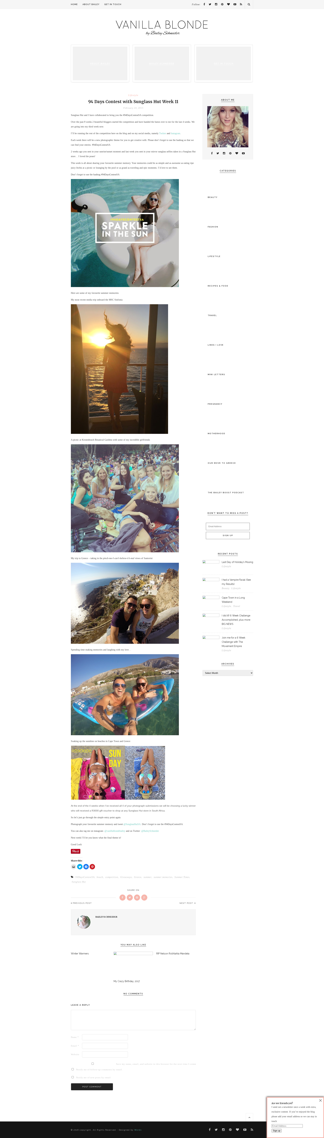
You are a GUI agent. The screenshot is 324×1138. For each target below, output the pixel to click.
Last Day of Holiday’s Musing (237, 562)
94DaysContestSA (84, 877)
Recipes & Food (218, 286)
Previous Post (82, 903)
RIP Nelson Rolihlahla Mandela (172, 953)
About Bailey (91, 4)
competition (111, 877)
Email (75, 1046)
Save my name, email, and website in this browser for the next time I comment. (121, 1064)
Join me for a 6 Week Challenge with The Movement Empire (233, 641)
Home (74, 4)
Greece (137, 877)
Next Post (187, 903)
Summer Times (181, 877)
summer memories (163, 877)
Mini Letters (216, 374)
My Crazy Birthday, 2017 (127, 981)
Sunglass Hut (79, 881)
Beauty (213, 197)
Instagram (175, 133)
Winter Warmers (80, 953)
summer (148, 877)
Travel (212, 315)
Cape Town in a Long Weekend (233, 599)
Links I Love (216, 345)
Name (75, 1037)
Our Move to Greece (222, 463)
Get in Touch (112, 4)
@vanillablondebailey (114, 831)
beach (100, 877)
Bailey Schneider (161, 63)
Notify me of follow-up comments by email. (99, 1069)
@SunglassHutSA (132, 824)
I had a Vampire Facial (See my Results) (236, 581)
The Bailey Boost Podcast (226, 493)
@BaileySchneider (150, 831)
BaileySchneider (106, 917)
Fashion (213, 227)
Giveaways (126, 877)
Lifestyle (133, 95)
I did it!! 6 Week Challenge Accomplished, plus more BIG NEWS (236, 619)
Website (75, 1054)
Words (138, 1130)
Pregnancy (215, 404)
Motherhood (216, 433)
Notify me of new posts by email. (93, 1077)
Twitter (162, 133)
